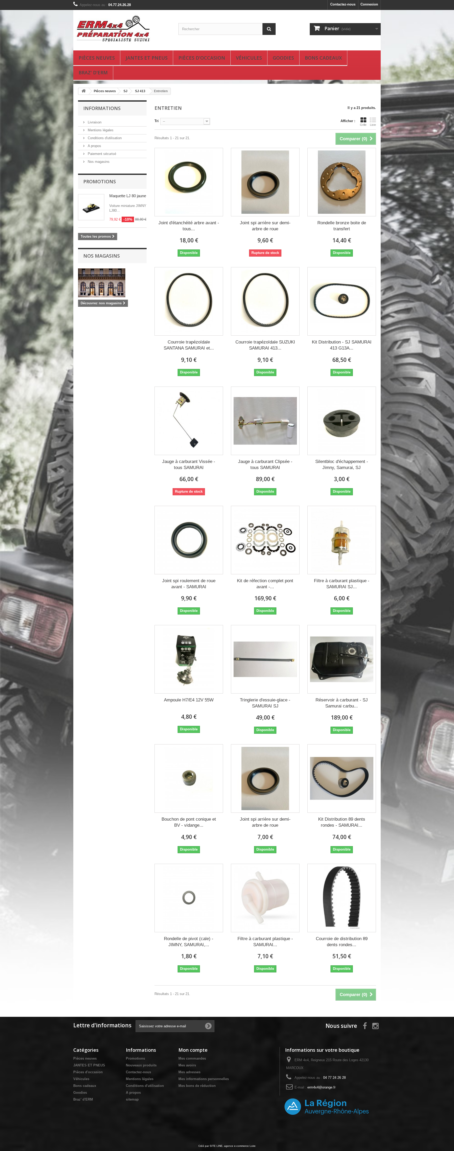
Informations (102, 108)
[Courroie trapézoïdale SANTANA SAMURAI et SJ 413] (188, 301)
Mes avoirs (187, 1065)
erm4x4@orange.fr (321, 1087)
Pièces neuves (97, 58)
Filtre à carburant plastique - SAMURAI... (265, 941)
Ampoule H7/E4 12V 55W (189, 699)
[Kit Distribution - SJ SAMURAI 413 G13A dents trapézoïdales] (341, 301)
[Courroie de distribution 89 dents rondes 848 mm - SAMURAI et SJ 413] (341, 898)
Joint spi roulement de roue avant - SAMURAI (188, 583)
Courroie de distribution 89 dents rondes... (342, 941)
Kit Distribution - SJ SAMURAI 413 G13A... (342, 345)
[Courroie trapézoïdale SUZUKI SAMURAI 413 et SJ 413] (265, 301)
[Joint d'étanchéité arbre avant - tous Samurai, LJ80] (188, 182)
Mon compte (193, 1050)
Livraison (94, 122)
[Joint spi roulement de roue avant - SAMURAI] (188, 540)
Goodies (283, 58)
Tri (156, 121)
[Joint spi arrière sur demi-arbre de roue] (265, 182)
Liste (373, 124)
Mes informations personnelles (203, 1079)
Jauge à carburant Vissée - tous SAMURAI (188, 464)
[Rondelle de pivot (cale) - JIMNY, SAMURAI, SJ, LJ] (188, 898)
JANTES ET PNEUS (147, 58)
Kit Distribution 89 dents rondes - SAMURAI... (341, 822)
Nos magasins (98, 162)
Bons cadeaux (323, 58)
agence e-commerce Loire (240, 1145)
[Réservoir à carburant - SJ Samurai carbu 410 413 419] (341, 659)
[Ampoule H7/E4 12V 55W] (188, 659)
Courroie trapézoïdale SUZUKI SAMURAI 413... (265, 345)
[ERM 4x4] (122, 29)
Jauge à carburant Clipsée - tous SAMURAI (265, 464)
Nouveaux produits (141, 1065)
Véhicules (249, 58)
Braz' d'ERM (93, 72)
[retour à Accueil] (84, 91)
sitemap (132, 1099)
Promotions (99, 181)
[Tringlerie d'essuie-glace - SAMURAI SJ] (265, 659)
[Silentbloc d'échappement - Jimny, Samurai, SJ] (341, 420)
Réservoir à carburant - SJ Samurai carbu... (342, 703)
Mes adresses (189, 1072)
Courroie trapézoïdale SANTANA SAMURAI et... (189, 345)
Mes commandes (192, 1058)
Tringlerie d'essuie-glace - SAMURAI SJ (265, 703)
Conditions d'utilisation (104, 138)
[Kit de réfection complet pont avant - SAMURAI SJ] (265, 540)
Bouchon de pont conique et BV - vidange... (189, 822)
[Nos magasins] (112, 282)
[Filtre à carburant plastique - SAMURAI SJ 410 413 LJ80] (341, 540)
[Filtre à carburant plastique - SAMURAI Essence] (265, 898)
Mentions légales (100, 130)
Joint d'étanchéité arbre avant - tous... (188, 225)
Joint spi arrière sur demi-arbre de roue (265, 225)
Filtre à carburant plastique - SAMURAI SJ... (341, 583)
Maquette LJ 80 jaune (127, 196)
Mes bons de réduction (197, 1086)
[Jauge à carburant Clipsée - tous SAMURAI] (265, 420)
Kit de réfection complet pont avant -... (265, 583)
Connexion (369, 4)
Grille (363, 124)
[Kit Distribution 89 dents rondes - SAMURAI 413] (341, 778)
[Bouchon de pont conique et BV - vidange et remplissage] (188, 778)
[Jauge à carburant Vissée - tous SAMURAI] (188, 420)
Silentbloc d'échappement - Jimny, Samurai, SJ (341, 464)
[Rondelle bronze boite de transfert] (341, 182)
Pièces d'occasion (201, 58)
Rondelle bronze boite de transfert (341, 225)
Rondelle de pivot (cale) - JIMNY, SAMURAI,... (188, 941)
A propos (94, 146)
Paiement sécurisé (101, 154)
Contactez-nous (342, 4)
